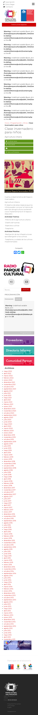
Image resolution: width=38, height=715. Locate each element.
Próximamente (9, 299)
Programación (16, 123)
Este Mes (18, 299)
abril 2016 (7, 532)
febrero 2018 (8, 483)
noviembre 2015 (9, 543)
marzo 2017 (8, 507)
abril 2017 (7, 505)
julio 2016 (7, 525)
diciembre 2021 (9, 382)
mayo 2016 (8, 529)
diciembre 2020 (9, 409)
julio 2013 (7, 604)
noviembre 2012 (10, 622)
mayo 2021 (8, 398)
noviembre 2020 (10, 411)
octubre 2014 (9, 571)
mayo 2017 (8, 503)
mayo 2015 (8, 556)
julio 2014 (7, 578)
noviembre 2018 (10, 463)
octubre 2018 (9, 466)
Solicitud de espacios (19, 25)
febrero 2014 (8, 589)
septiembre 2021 (10, 389)
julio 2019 (7, 446)
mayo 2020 (8, 424)
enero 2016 (8, 538)
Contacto (9, 7)
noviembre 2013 (10, 595)
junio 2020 (8, 422)
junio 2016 (7, 527)
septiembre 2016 (10, 521)
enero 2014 (8, 591)
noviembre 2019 (10, 437)
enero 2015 (8, 565)
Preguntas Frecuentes (14, 704)
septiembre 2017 (10, 494)
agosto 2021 (8, 391)
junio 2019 (7, 448)
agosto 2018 (8, 470)
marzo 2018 (8, 481)
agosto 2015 (8, 549)
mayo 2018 (8, 477)
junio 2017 (7, 501)
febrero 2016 (8, 536)
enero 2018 (8, 485)
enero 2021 (8, 406)
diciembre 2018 (9, 461)
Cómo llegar (10, 4)
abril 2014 (7, 584)
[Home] (19, 15)
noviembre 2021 (10, 384)
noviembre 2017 (10, 490)
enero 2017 (8, 512)
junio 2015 (7, 554)
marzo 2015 (8, 560)
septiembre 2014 (10, 573)
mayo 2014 (8, 582)
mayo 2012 (8, 635)
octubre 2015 (9, 545)
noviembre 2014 (10, 569)
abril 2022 (7, 373)
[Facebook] (15, 252)
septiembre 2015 (10, 547)
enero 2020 (8, 433)
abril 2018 (7, 479)
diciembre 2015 (9, 540)
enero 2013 (8, 617)
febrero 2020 (9, 431)
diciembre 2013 (9, 593)
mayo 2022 (8, 371)
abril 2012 (7, 637)
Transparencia (11, 711)
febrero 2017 (8, 510)
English (9, 707)
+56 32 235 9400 (12, 700)
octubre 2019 (9, 439)
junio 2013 (7, 606)
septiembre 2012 (10, 626)
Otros (25, 123)
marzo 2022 (8, 376)
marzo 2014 (8, 586)
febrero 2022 (9, 378)
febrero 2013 (8, 615)
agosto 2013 (8, 602)
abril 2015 (7, 558)
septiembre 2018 (10, 468)
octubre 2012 (9, 624)
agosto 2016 (8, 523)
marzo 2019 (8, 455)
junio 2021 (7, 395)
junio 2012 (7, 633)
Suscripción (10, 2)
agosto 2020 (8, 417)
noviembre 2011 (9, 639)
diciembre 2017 (9, 488)
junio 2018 (7, 474)
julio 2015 (7, 551)
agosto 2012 (8, 628)
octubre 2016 (9, 518)
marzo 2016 (8, 534)
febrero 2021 (8, 404)
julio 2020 (7, 420)
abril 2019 (7, 452)
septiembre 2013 (10, 600)
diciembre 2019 (9, 435)
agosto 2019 (8, 444)
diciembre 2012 (9, 619)
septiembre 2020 (10, 415)
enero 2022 (8, 380)
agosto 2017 (8, 496)
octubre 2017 (9, 492)
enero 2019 (8, 459)
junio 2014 (7, 580)
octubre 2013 (9, 597)
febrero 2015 (8, 562)
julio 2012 (7, 630)
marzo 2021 (8, 402)
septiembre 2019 (10, 441)
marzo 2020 (8, 428)
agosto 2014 (8, 576)
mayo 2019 (8, 450)
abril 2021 (7, 400)
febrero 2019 (8, 457)
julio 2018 (7, 472)
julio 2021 (7, 393)
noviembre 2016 (9, 516)
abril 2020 (7, 426)
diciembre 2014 (9, 567)
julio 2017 (7, 499)
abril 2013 (7, 611)
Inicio (7, 123)
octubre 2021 (9, 387)
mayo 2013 (8, 608)
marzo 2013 (8, 613)
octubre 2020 (9, 413)
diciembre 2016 (9, 514)
